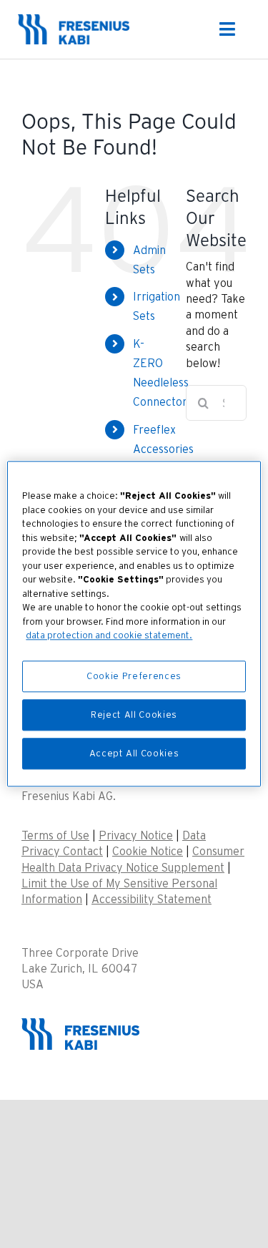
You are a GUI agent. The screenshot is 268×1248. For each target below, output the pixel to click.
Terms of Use (55, 835)
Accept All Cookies (134, 753)
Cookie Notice (147, 850)
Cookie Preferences (134, 676)
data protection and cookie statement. (109, 635)
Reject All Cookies (134, 714)
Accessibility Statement (151, 898)
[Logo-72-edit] (73, 20)
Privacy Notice (136, 835)
